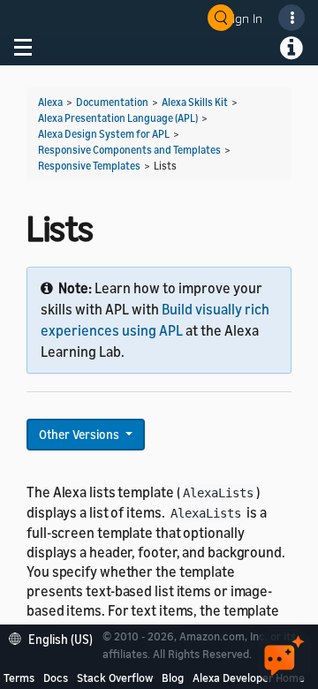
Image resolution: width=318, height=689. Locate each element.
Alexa (50, 102)
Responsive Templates (89, 165)
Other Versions (80, 434)
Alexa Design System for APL (104, 133)
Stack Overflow (115, 677)
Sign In (243, 18)
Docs (55, 677)
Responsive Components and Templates (129, 149)
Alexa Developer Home (249, 677)
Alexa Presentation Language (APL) (118, 118)
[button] (55, 637)
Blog (173, 677)
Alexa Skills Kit (195, 102)
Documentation (112, 102)
